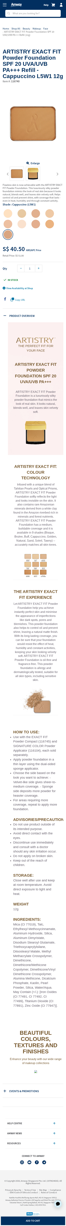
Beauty (26, 28)
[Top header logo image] (16, 5)
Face (45, 28)
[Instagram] (22, 1162)
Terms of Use (30, 1190)
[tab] (33, 315)
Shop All (15, 28)
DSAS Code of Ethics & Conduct (24, 1192)
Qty (5, 268)
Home (6, 28)
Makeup (37, 28)
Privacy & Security (13, 1190)
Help (46, 4)
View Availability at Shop (19, 288)
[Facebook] (37, 1162)
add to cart (33, 1220)
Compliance (55, 1190)
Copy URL (20, 299)
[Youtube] (29, 1162)
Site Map (43, 1190)
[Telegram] (44, 1162)
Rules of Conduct (49, 1192)
